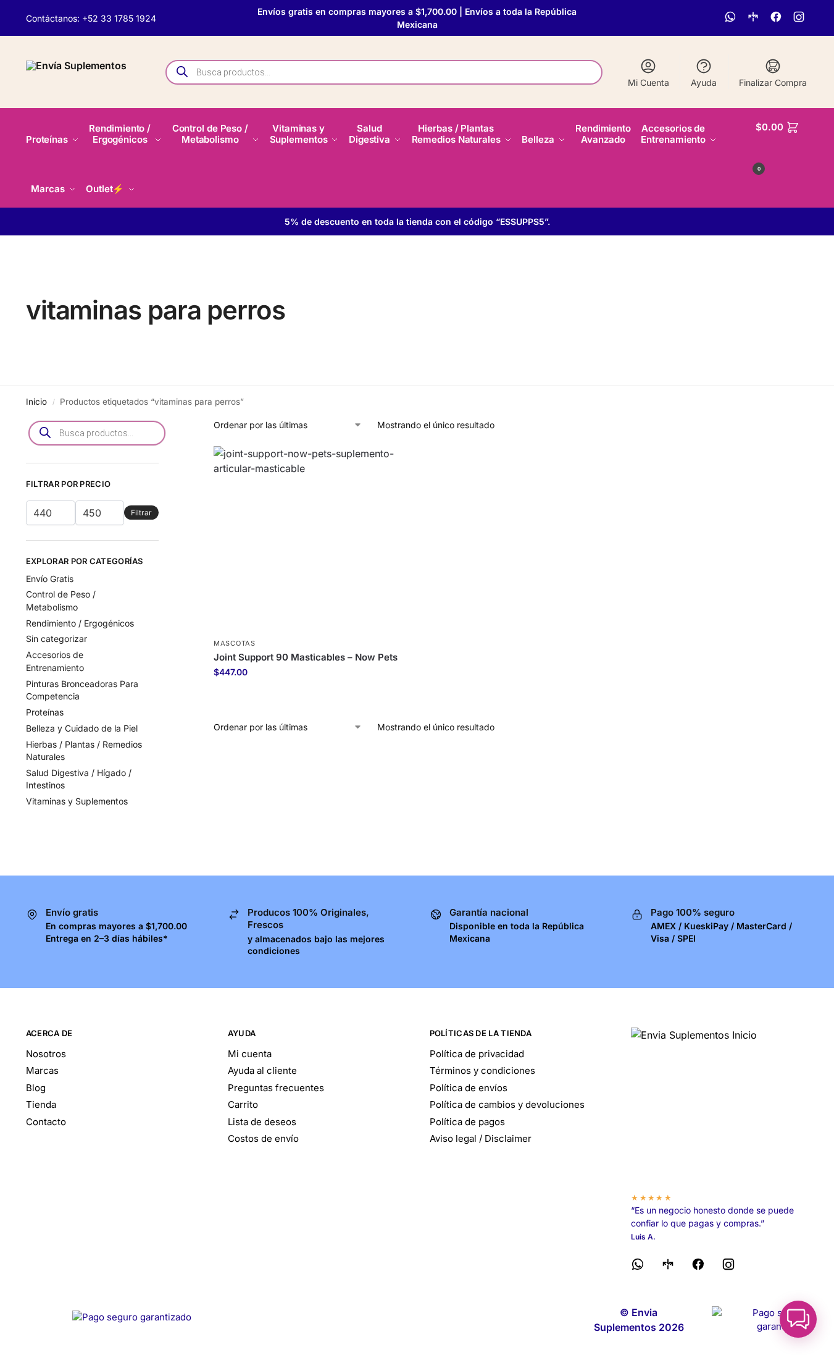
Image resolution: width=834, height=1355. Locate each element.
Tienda (41, 1104)
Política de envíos (468, 1088)
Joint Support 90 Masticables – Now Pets (306, 657)
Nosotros (46, 1054)
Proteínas (45, 712)
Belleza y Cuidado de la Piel (82, 728)
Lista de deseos (262, 1122)
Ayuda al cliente (262, 1070)
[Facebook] (777, 18)
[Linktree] (754, 18)
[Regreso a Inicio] (719, 1105)
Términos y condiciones (482, 1070)
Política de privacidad (477, 1054)
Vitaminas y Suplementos (77, 801)
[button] (782, 146)
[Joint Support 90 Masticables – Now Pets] (306, 539)
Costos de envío (263, 1138)
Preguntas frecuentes (276, 1088)
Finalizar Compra (773, 82)
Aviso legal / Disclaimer (481, 1138)
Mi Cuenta (648, 82)
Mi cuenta (250, 1054)
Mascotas (235, 643)
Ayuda (704, 82)
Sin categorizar (56, 638)
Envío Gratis (49, 578)
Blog (36, 1088)
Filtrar (141, 512)
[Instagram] (800, 18)
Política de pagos (467, 1122)
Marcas (42, 1070)
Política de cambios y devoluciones (507, 1104)
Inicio (36, 402)
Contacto (46, 1122)
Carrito (243, 1104)
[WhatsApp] (732, 18)
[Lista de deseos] (381, 464)
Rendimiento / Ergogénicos (80, 623)
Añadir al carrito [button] (306, 698)
